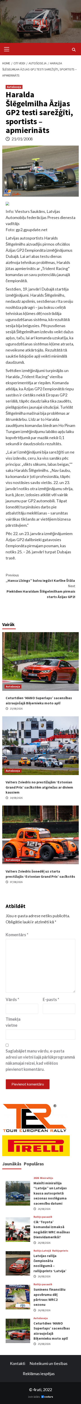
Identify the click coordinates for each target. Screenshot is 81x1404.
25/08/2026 (16, 708)
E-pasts (51, 999)
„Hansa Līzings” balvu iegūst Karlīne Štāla (40, 578)
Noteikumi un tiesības (48, 1363)
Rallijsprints (60, 1250)
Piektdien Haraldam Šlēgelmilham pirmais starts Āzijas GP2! (41, 591)
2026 (36, 1178)
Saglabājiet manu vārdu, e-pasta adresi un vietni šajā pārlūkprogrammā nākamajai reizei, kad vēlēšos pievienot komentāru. (40, 1060)
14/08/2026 (16, 797)
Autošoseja (14, 86)
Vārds (12, 999)
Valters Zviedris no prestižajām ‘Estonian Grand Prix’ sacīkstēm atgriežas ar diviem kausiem (39, 787)
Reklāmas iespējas (39, 1373)
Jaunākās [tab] (11, 1164)
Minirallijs (46, 1178)
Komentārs (17, 934)
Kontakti (17, 1363)
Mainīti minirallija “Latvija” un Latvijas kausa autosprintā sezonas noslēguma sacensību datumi (50, 1193)
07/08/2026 (16, 882)
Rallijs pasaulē (43, 1216)
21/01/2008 (22, 138)
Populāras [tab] (34, 1164)
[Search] (73, 49)
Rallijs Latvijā (42, 1250)
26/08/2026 (44, 1209)
